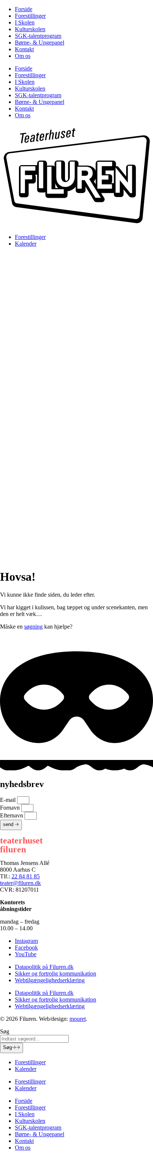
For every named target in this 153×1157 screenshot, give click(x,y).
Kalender (25, 243)
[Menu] (76, 330)
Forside (23, 9)
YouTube (25, 954)
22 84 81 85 (26, 876)
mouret (77, 1019)
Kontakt (24, 49)
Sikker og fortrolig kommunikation (55, 973)
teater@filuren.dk (20, 883)
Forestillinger (30, 16)
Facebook (26, 947)
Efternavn (12, 815)
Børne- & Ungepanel (39, 42)
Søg (11, 1047)
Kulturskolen (30, 29)
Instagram (26, 941)
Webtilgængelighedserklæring (50, 980)
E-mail (8, 800)
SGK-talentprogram (38, 36)
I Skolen (25, 22)
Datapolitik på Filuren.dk (44, 967)
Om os (22, 56)
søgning (33, 626)
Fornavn (10, 807)
